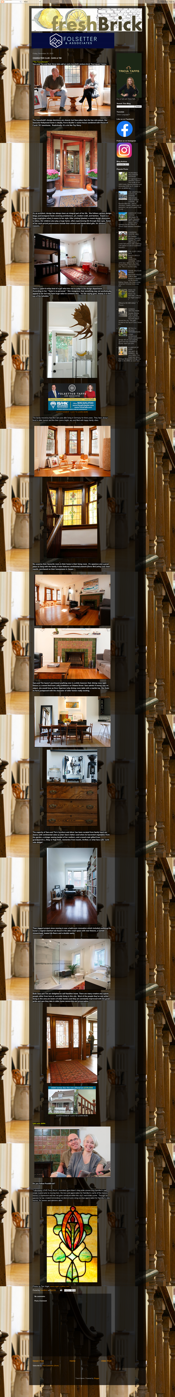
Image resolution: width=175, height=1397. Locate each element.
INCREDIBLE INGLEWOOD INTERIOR (133, 174)
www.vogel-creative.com (59, 1286)
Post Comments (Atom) (50, 1366)
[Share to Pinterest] (74, 1290)
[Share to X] (70, 1290)
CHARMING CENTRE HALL (133, 233)
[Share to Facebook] (72, 1290)
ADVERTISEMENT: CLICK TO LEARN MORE (72, 412)
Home (72, 1361)
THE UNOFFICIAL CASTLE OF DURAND (134, 194)
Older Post (106, 1361)
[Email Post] (61, 1290)
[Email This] (65, 1290)
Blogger (96, 1378)
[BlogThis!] (67, 1290)
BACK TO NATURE (131, 291)
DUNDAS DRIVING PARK (133, 310)
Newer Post (38, 1361)
